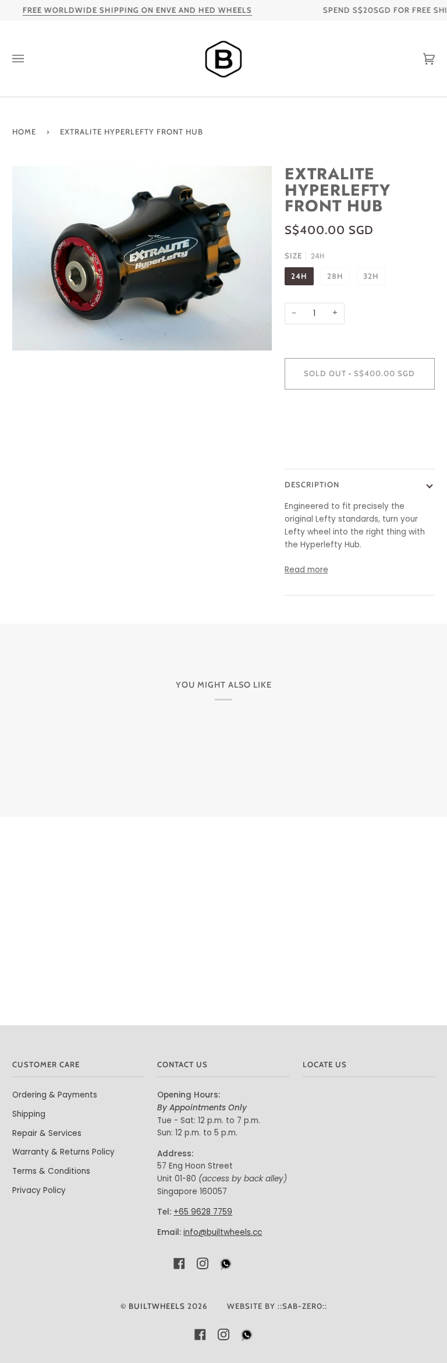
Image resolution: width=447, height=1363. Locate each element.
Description (312, 484)
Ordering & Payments (54, 1094)
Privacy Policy (39, 1190)
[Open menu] (29, 59)
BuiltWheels (157, 1306)
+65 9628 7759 (202, 1211)
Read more (306, 569)
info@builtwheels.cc (222, 1232)
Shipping (28, 1114)
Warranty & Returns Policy (63, 1151)
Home (24, 131)
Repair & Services (46, 1133)
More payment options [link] (330, 443)
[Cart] (417, 59)
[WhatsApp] (226, 1267)
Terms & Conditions (51, 1171)
